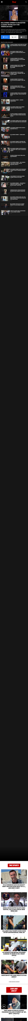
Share (6, 37)
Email (23, 37)
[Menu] (2, 2)
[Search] (26, 2)
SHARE (15, 37)
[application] (14, 13)
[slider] (14, 20)
